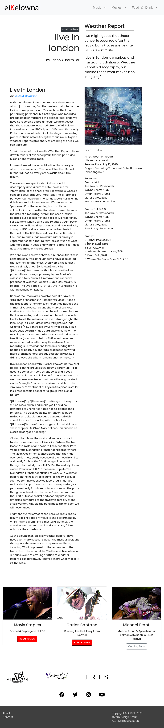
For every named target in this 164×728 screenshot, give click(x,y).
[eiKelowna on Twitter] (75, 694)
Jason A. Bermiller (25, 96)
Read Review (27, 639)
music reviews (70, 29)
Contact (8, 717)
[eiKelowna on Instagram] (88, 694)
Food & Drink (143, 7)
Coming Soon (136, 646)
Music (98, 7)
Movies (117, 7)
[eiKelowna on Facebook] (61, 694)
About (6, 713)
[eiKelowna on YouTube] (102, 694)
